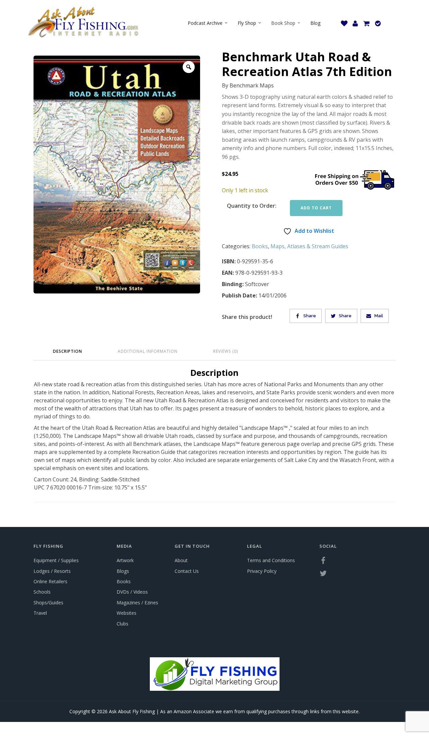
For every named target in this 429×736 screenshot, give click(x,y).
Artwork (125, 560)
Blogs (123, 571)
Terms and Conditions (271, 560)
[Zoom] (189, 67)
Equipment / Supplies (56, 560)
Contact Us (187, 571)
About (181, 560)
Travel (40, 613)
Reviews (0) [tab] (225, 351)
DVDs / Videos (132, 592)
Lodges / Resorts (52, 571)
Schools (42, 592)
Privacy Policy (262, 571)
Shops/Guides (48, 602)
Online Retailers (50, 581)
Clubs (122, 623)
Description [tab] (67, 351)
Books (260, 246)
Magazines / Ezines (137, 602)
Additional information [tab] (148, 351)
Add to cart (316, 208)
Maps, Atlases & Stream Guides (309, 246)
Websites (126, 613)
